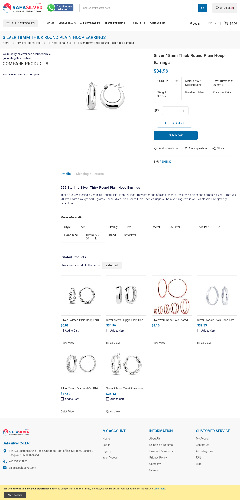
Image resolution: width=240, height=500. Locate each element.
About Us (155, 438)
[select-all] (112, 265)
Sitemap (154, 470)
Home (6, 42)
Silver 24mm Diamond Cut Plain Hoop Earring (88, 388)
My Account (203, 438)
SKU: (157, 161)
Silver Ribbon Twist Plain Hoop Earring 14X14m (135, 388)
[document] (120, 492)
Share (220, 148)
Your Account (110, 457)
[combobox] (143, 8)
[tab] (66, 174)
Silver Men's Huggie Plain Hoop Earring (130, 320)
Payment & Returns (161, 451)
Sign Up (107, 451)
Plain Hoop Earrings (60, 42)
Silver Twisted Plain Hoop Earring (81, 320)
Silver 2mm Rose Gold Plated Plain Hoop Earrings (182, 320)
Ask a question (198, 148)
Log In (106, 445)
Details (66, 174)
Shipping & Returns (90, 174)
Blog (199, 464)
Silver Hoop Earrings (29, 42)
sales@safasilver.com (22, 467)
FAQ (198, 457)
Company (155, 464)
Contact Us (202, 445)
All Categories (204, 451)
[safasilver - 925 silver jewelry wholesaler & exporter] (23, 8)
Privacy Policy (158, 457)
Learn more (159, 488)
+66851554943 (18, 461)
